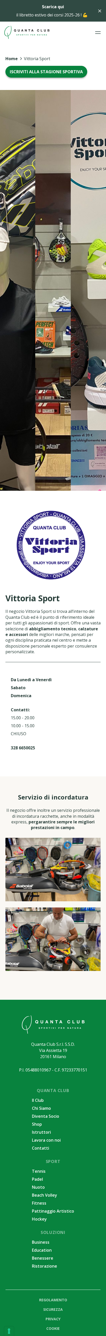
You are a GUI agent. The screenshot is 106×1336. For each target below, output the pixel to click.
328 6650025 (23, 748)
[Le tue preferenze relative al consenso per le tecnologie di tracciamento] (9, 1331)
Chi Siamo (41, 1108)
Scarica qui (53, 7)
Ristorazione (44, 1266)
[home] (27, 32)
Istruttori (41, 1132)
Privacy (53, 1318)
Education (42, 1250)
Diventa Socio (45, 1116)
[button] (97, 32)
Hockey (39, 1219)
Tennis (39, 1171)
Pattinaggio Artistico (53, 1211)
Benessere (42, 1258)
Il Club (38, 1100)
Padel (37, 1179)
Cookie (53, 1328)
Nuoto (38, 1187)
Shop (37, 1124)
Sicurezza (53, 1309)
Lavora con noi (46, 1140)
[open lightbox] (53, 869)
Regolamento (53, 1299)
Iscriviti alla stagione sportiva (46, 72)
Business (40, 1242)
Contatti (40, 1148)
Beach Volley (44, 1195)
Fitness (39, 1203)
